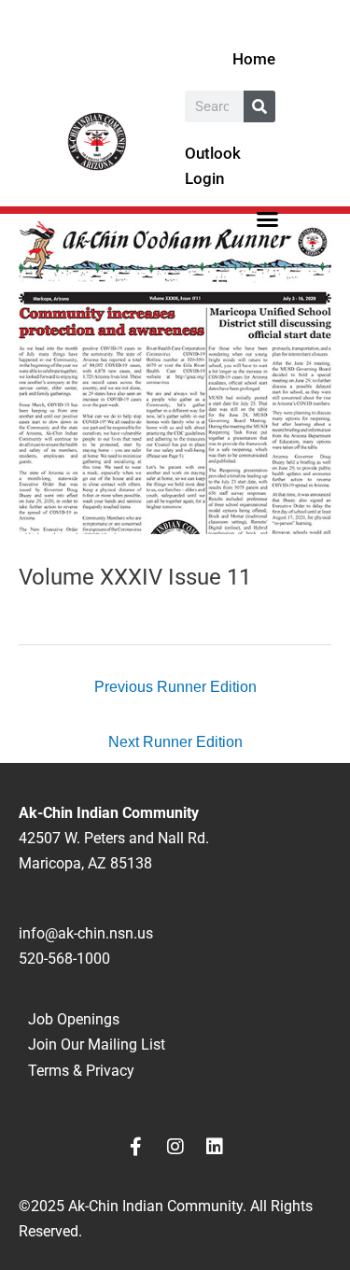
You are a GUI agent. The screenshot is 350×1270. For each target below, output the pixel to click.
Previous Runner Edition (175, 686)
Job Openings (73, 1019)
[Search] (259, 106)
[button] (267, 218)
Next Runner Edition (175, 741)
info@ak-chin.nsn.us (86, 933)
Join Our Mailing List (96, 1044)
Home (253, 58)
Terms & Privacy (81, 1071)
